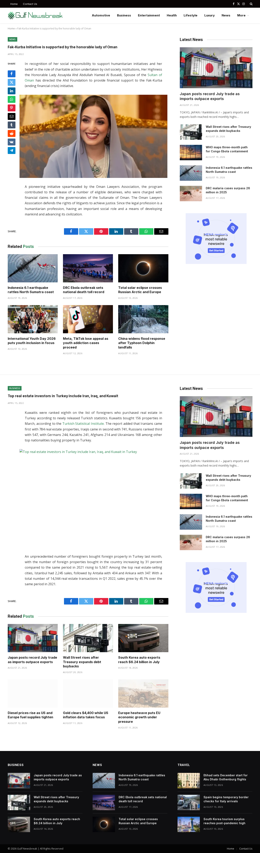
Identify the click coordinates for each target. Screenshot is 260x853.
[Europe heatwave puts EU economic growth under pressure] (143, 693)
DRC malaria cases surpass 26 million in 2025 (228, 190)
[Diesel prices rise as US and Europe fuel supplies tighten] (33, 693)
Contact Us (30, 3)
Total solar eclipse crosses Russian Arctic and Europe (140, 290)
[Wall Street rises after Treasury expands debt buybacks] (191, 132)
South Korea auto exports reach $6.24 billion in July (139, 659)
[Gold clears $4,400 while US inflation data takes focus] (88, 693)
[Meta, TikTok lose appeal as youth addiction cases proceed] (88, 319)
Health (172, 15)
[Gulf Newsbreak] (35, 16)
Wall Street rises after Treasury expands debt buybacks (228, 128)
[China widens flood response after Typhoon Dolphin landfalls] (143, 319)
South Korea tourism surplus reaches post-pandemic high (224, 821)
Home (14, 3)
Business (124, 15)
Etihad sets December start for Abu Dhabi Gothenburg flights (226, 777)
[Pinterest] (11, 108)
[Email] (11, 116)
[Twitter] (11, 82)
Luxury (209, 15)
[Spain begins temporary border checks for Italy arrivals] (189, 802)
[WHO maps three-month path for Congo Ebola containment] (191, 152)
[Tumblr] (11, 125)
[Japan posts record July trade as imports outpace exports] (216, 67)
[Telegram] (11, 150)
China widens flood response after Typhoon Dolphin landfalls (141, 343)
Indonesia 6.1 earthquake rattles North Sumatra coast (31, 290)
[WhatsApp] (11, 99)
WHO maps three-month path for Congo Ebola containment (227, 149)
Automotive (101, 15)
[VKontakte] (11, 142)
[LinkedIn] (11, 91)
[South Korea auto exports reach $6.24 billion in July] (143, 638)
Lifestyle (190, 15)
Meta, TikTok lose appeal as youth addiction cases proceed (85, 343)
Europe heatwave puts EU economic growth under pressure (139, 717)
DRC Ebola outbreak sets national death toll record (83, 290)
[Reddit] (11, 133)
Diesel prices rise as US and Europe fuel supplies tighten (30, 715)
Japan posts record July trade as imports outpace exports (210, 96)
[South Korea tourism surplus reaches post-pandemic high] (189, 824)
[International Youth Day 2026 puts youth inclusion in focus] (33, 319)
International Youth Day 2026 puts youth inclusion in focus (32, 341)
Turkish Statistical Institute (83, 423)
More (241, 15)
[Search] (250, 4)
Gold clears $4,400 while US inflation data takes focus (85, 715)
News (226, 15)
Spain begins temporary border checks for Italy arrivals (226, 799)
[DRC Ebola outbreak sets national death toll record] (88, 268)
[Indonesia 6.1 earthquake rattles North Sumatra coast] (33, 268)
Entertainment (149, 15)
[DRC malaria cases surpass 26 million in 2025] (191, 193)
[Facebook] (11, 74)
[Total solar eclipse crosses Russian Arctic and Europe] (143, 268)
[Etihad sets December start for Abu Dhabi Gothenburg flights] (189, 780)
